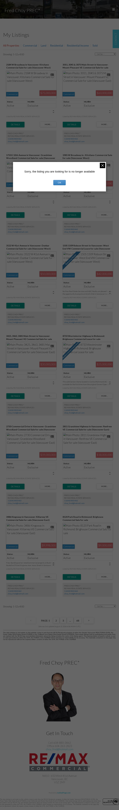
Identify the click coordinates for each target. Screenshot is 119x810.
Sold (95, 45)
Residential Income (78, 45)
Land (43, 45)
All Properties (11, 45)
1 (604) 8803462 (15, 139)
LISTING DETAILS (15, 124)
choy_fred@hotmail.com (18, 141)
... (70, 620)
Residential (56, 45)
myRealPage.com (64, 793)
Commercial (30, 45)
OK (59, 182)
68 (77, 620)
